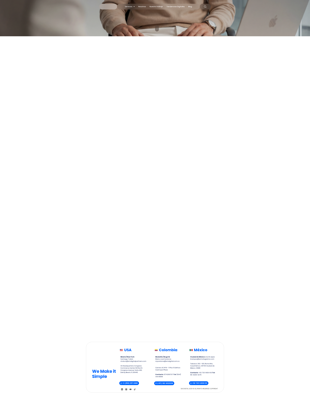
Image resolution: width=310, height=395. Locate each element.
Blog (190, 6)
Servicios (128, 6)
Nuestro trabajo (156, 6)
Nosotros (142, 6)
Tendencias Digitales (176, 6)
